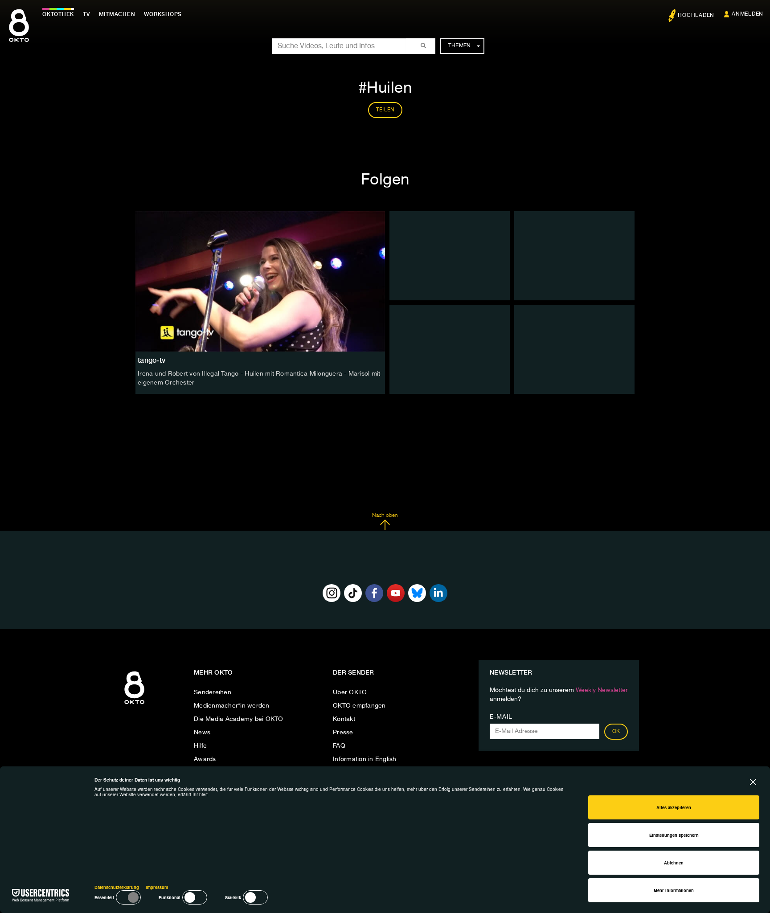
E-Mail (501, 717)
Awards (205, 759)
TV (86, 14)
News (202, 732)
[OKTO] (19, 33)
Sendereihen (212, 692)
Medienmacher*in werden (232, 706)
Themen (459, 46)
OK (616, 731)
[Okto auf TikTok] (353, 593)
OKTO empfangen (359, 706)
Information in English (365, 759)
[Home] (134, 704)
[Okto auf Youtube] (396, 593)
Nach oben (384, 515)
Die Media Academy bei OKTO (238, 719)
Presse (343, 732)
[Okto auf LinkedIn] (438, 593)
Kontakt (344, 719)
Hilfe (200, 746)
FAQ (339, 746)
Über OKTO (350, 692)
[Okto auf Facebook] (374, 593)
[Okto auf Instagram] (331, 593)
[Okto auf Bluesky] (417, 593)
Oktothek (58, 14)
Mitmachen (117, 14)
